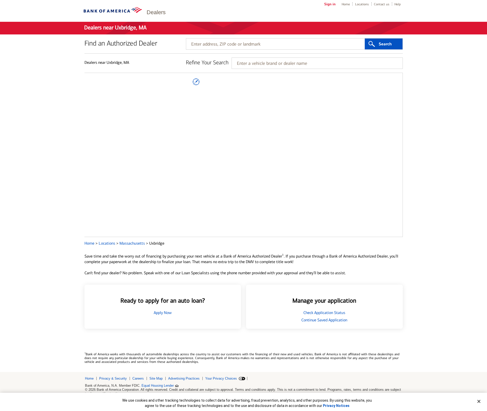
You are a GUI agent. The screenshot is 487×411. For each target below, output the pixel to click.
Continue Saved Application (324, 320)
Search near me (196, 81)
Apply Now (163, 312)
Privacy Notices (336, 406)
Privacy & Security (113, 378)
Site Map (156, 378)
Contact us (381, 4)
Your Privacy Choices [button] (221, 378)
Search (385, 44)
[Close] (478, 401)
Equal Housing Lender (158, 385)
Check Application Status (324, 312)
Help (397, 4)
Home (346, 4)
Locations (362, 4)
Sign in (330, 4)
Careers (138, 378)
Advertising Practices (184, 378)
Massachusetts (132, 243)
